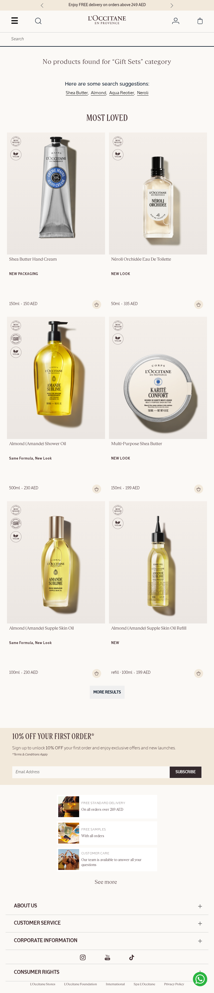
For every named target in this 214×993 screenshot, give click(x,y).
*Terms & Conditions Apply (30, 754)
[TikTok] (131, 957)
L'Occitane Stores (42, 984)
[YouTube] (107, 957)
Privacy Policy (174, 984)
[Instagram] (83, 957)
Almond (98, 93)
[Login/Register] (175, 22)
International (115, 984)
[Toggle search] (38, 21)
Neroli (143, 93)
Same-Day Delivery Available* (120, 5)
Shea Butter (77, 93)
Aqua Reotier (121, 93)
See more (106, 882)
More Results (107, 692)
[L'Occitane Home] (107, 20)
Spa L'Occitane (144, 984)
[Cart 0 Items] (200, 22)
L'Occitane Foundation (80, 984)
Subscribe (186, 772)
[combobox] (107, 39)
